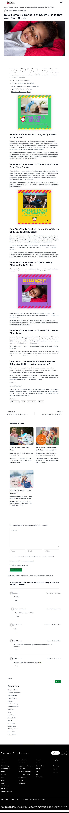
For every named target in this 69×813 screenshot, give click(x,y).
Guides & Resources (41, 763)
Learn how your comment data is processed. (41, 575)
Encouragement (12, 695)
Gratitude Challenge (13, 706)
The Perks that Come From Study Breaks (22, 83)
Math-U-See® (22, 768)
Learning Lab (22, 783)
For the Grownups (13, 698)
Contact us (55, 772)
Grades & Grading (13, 703)
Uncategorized (12, 734)
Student (3, 783)
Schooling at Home (13, 729)
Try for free (55, 753)
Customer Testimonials (14, 692)
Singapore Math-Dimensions (26, 766)
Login (64, 753)
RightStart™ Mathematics (25, 771)
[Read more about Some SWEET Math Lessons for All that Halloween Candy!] (47, 435)
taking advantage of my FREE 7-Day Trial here (28, 391)
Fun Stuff (10, 701)
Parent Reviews (39, 777)
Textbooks (38, 768)
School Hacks (17, 453)
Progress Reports (5, 768)
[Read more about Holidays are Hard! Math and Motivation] (21, 479)
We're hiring (56, 766)
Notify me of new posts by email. (19, 565)
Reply (16, 600)
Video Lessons (4, 763)
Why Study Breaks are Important (20, 80)
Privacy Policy (15, 799)
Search (10, 678)
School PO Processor (6, 791)
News (11, 453)
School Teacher (5, 786)
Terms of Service (5, 799)
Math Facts (11, 709)
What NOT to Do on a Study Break (20, 92)
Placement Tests (40, 766)
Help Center (4, 774)
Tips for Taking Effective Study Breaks (21, 89)
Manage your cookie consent (37, 799)
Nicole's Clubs (12, 715)
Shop (37, 774)
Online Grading (12, 718)
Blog (37, 771)
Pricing (3, 771)
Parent (3, 780)
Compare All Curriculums (25, 774)
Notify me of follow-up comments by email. (22, 561)
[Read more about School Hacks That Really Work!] (21, 435)
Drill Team (21, 780)
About (54, 763)
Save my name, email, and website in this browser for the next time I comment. (33, 556)
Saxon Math (11, 723)
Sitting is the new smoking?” (50, 152)
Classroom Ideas (40, 453)
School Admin (4, 789)
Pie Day (10, 720)
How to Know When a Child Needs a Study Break (25, 86)
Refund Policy (24, 799)
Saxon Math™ (22, 763)
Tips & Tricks (11, 731)
